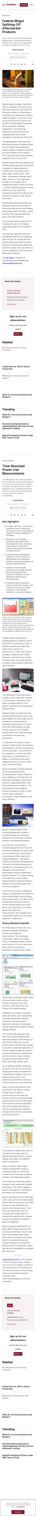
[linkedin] (15, 64)
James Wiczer (18, 500)
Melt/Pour (6, 15)
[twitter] (18, 64)
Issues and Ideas (8, 461)
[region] (18, 1508)
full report (10, 258)
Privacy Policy (21, 1506)
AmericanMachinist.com (12, 263)
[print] (33, 64)
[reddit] (21, 64)
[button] (3, 4)
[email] (25, 64)
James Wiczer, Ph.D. (10, 1259)
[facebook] (11, 64)
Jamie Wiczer (12, 1317)
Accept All (18, 1512)
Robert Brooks (18, 50)
